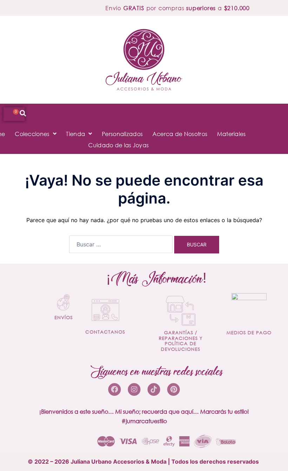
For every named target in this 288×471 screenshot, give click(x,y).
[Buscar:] (120, 244)
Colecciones (32, 133)
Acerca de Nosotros (179, 133)
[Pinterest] (173, 389)
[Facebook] (114, 389)
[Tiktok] (154, 389)
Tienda (75, 133)
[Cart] (14, 114)
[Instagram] (134, 389)
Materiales (231, 133)
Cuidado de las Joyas (118, 145)
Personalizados (122, 133)
